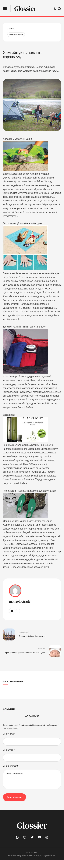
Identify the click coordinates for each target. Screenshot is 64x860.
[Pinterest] (46, 837)
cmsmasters (31, 852)
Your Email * (9, 750)
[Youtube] (39, 837)
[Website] (18, 611)
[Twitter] (32, 837)
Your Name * (9, 734)
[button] (5, 8)
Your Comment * (11, 766)
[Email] (12, 611)
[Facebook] (17, 837)
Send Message (14, 797)
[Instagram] (24, 837)
